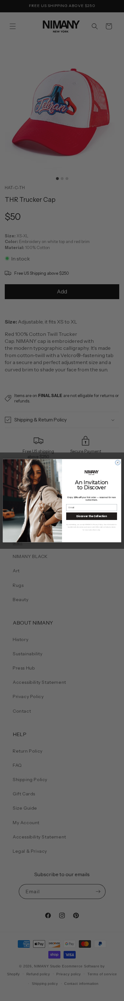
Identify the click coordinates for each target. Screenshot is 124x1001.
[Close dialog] (117, 462)
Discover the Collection (91, 516)
